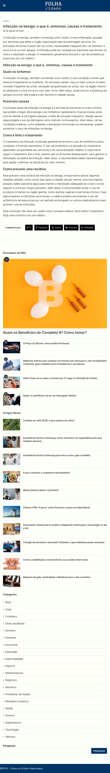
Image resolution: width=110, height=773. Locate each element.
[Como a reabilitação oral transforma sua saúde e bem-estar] (11, 564)
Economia (11, 644)
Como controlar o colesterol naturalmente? (46, 472)
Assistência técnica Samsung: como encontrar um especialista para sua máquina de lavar (62, 439)
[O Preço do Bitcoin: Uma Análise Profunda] (11, 347)
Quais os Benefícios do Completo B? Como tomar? (45, 332)
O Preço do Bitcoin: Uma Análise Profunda (46, 343)
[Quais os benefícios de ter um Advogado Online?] (11, 399)
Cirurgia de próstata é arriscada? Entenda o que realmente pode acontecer (64, 542)
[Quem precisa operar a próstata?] (11, 494)
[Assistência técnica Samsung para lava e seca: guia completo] (11, 459)
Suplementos (13, 722)
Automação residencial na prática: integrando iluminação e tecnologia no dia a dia (65, 526)
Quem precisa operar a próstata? (41, 490)
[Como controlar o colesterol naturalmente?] (11, 477)
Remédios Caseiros (16, 701)
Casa (8, 609)
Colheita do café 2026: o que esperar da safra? (48, 420)
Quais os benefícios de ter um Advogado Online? (49, 395)
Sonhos (9, 715)
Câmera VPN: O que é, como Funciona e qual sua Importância (56, 507)
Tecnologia (12, 729)
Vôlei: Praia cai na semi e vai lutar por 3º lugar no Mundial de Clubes (60, 378)
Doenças (10, 637)
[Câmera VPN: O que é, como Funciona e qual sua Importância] (11, 511)
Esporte (10, 665)
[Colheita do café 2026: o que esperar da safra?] (11, 424)
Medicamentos (14, 672)
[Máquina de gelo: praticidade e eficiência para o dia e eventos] (11, 581)
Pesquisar (9, 745)
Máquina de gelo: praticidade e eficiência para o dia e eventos (56, 577)
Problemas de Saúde (17, 694)
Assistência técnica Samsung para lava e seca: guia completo (56, 455)
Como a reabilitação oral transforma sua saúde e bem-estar (55, 559)
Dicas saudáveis (14, 623)
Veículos (10, 736)
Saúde (9, 708)
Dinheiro (10, 630)
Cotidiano (11, 616)
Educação (11, 651)
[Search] (104, 6)
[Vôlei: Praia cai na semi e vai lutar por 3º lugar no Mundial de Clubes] (11, 382)
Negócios (11, 680)
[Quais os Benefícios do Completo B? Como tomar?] (55, 293)
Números (10, 687)
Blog (8, 602)
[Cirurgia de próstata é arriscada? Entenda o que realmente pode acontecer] (11, 546)
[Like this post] (30, 227)
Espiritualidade (14, 658)
